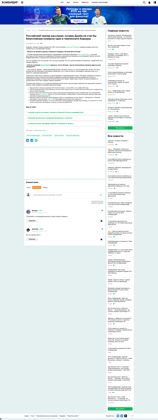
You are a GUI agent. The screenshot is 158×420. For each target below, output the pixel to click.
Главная (28, 30)
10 (119, 103)
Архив (27, 416)
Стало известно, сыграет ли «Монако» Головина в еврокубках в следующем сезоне (120, 330)
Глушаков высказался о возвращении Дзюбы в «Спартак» (50, 118)
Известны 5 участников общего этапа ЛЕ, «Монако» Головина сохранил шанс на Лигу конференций (118, 340)
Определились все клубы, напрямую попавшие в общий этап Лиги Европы (120, 271)
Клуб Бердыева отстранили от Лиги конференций (120, 242)
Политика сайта (72, 416)
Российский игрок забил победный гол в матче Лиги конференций (120, 203)
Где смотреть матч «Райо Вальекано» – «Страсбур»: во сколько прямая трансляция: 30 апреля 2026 (119, 398)
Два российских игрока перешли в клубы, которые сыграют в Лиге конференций (120, 233)
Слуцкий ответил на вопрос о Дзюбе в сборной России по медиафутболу (55, 112)
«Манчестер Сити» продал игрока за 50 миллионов (119, 91)
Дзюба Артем (59, 135)
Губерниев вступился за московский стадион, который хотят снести (118, 82)
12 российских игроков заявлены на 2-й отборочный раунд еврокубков (119, 194)
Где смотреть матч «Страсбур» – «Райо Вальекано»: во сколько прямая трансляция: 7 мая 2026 (119, 368)
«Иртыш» (50, 99)
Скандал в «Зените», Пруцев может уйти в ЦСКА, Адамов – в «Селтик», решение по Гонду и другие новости (120, 37)
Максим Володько (84, 54)
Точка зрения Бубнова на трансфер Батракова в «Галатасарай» (120, 73)
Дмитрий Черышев (73, 47)
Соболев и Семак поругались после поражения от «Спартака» (120, 100)
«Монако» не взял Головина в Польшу (118, 141)
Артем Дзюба (45, 65)
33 (118, 171)
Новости (34, 30)
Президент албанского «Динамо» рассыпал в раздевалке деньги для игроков (119, 150)
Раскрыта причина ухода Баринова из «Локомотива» (120, 108)
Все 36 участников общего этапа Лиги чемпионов (119, 46)
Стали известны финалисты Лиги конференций (119, 349)
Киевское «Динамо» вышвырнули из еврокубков (119, 168)
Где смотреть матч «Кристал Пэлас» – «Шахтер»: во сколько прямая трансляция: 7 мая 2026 (119, 378)
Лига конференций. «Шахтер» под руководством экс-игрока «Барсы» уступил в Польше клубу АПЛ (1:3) (120, 388)
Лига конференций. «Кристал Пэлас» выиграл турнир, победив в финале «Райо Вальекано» (120, 299)
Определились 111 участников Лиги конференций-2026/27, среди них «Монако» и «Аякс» (120, 251)
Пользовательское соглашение (47, 416)
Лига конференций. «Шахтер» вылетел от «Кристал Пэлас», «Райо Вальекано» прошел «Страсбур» (120, 358)
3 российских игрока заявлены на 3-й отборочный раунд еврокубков (119, 176)
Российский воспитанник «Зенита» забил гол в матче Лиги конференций (120, 212)
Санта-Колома (47, 135)
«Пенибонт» (44, 94)
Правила (62, 416)
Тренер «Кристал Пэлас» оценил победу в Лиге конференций (119, 280)
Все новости (120, 128)
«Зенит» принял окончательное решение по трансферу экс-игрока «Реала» (119, 117)
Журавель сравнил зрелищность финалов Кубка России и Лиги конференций (119, 289)
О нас (32, 416)
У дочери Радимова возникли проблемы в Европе (118, 64)
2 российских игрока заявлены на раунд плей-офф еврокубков (119, 160)
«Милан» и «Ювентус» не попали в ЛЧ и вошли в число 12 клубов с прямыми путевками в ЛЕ (119, 320)
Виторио (35, 211)
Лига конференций (33, 135)
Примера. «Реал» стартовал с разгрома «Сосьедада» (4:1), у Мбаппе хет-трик (118, 55)
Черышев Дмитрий (72, 135)
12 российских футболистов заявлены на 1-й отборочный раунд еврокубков (120, 222)
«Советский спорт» (39, 130)
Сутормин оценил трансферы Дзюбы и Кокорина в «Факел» (51, 123)
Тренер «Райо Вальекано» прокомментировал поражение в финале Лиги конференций (119, 261)
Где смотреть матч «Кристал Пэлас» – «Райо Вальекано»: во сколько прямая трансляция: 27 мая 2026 (119, 309)
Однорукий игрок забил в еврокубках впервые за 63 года (118, 185)
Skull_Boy (35, 229)
